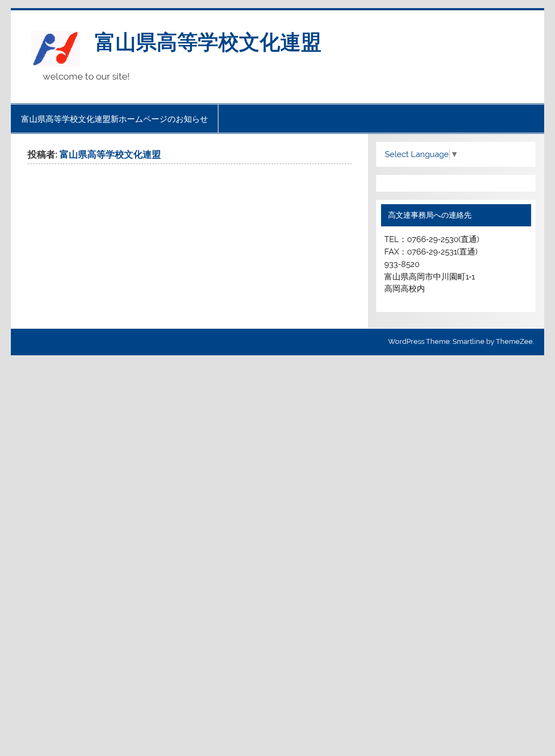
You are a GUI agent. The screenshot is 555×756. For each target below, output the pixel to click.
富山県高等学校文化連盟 (208, 41)
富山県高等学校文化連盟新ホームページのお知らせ (114, 119)
